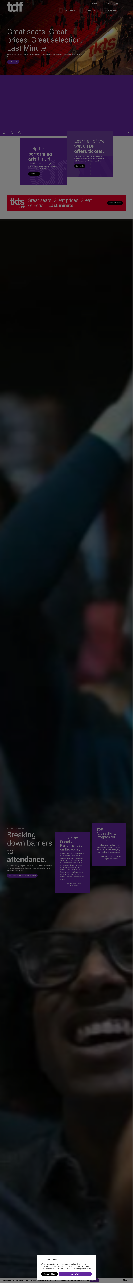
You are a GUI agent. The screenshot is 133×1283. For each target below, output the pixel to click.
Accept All (75, 1274)
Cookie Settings (49, 1274)
